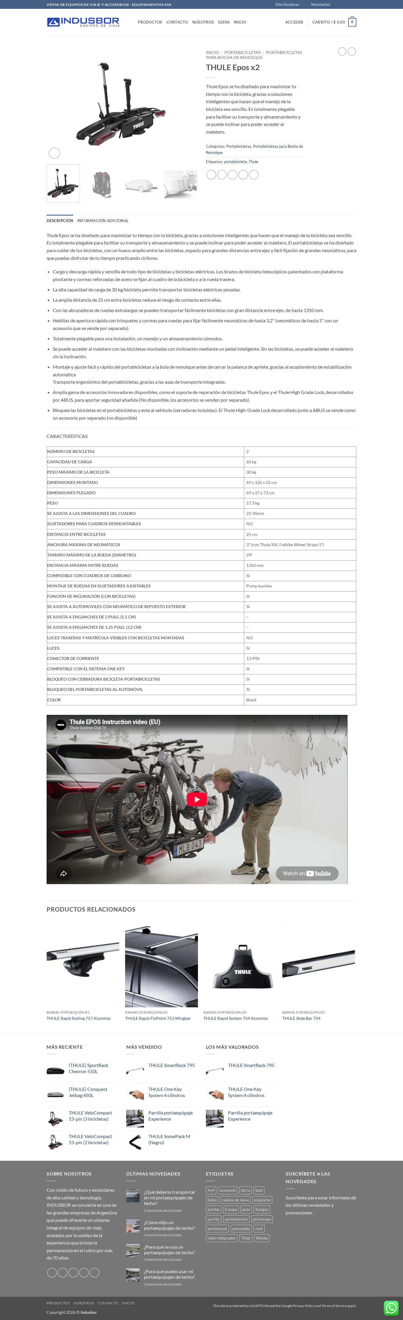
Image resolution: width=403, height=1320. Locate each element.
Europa (231, 1209)
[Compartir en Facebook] (211, 175)
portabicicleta (235, 161)
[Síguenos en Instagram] (342, 5)
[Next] (186, 104)
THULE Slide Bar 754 (301, 1018)
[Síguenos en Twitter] (348, 5)
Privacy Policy (304, 1306)
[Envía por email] (232, 175)
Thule (253, 161)
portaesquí (262, 1219)
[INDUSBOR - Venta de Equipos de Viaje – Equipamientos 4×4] (83, 22)
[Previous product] (352, 51)
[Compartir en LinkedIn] (254, 175)
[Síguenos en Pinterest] (94, 1273)
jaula (246, 1209)
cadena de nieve (235, 1200)
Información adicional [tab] (103, 220)
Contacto (177, 22)
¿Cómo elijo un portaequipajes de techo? (169, 1225)
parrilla (213, 1219)
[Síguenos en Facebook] (336, 5)
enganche (262, 1200)
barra (245, 1190)
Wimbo (262, 1238)
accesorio (228, 1190)
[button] (318, 4)
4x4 (211, 1190)
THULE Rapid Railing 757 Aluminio (79, 1018)
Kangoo (261, 1209)
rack (259, 1228)
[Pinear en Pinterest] (243, 175)
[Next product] (342, 51)
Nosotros (203, 22)
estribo (213, 1209)
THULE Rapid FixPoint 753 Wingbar (158, 1018)
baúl (259, 1190)
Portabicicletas (243, 52)
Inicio (240, 22)
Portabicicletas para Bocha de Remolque (254, 55)
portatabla (241, 1228)
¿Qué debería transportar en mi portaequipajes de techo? (169, 1197)
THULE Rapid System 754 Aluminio (236, 1018)
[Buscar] (131, 22)
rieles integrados (222, 1238)
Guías (224, 22)
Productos (150, 22)
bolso (212, 1200)
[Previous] (57, 104)
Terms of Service (334, 1306)
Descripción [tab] (60, 220)
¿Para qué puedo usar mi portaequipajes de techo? (169, 1274)
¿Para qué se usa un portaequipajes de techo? (169, 1249)
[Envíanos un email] (353, 5)
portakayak (217, 1228)
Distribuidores (287, 4)
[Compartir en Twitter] (222, 175)
